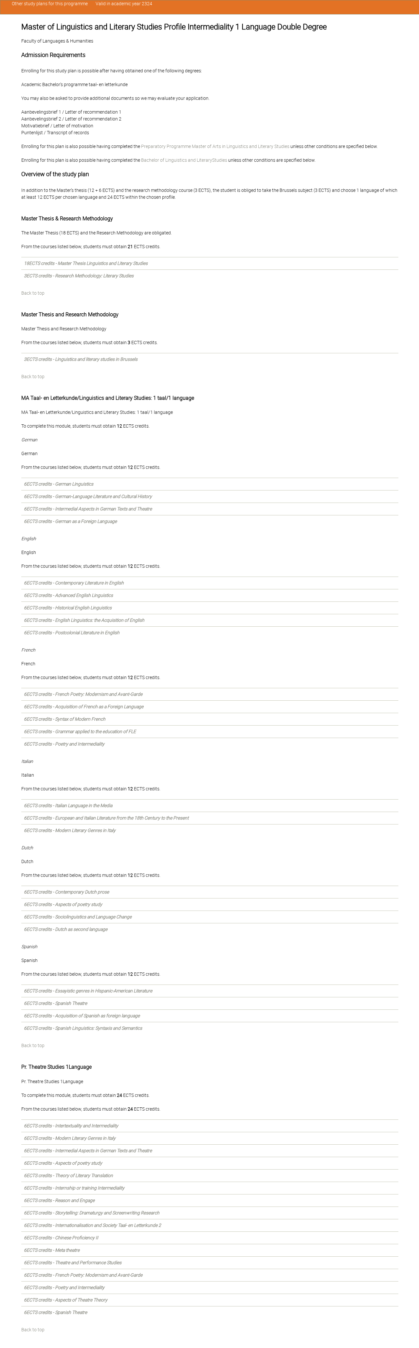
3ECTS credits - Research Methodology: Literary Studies (79, 275)
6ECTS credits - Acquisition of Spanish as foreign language (82, 1015)
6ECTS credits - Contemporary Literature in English (74, 582)
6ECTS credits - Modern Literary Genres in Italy (70, 830)
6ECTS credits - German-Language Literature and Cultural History (88, 496)
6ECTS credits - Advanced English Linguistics (68, 595)
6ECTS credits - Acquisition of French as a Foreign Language (83, 706)
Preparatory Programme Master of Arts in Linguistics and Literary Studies (215, 146)
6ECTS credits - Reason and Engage (59, 1200)
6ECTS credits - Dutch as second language (65, 929)
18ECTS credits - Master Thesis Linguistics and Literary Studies (86, 263)
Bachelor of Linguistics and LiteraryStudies (184, 160)
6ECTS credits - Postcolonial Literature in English (71, 632)
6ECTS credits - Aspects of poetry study (63, 904)
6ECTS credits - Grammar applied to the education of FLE (80, 731)
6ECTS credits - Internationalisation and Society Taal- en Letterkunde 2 (92, 1225)
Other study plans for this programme (50, 3)
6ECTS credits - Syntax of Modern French (64, 719)
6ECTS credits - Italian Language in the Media (68, 805)
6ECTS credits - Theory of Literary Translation (68, 1175)
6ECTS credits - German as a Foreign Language (70, 521)
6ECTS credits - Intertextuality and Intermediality (71, 1125)
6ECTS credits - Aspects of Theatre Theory (65, 1299)
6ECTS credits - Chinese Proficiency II (61, 1237)
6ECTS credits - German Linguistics (58, 484)
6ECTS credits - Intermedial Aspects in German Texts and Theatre (88, 508)
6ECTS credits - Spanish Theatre (55, 1003)
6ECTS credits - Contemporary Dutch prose (66, 892)
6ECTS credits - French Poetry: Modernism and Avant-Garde (83, 694)
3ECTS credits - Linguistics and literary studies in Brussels (80, 359)
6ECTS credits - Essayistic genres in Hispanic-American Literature (88, 990)
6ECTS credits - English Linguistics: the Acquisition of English (84, 620)
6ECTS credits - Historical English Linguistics (68, 607)
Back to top (33, 293)
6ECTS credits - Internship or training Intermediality (74, 1188)
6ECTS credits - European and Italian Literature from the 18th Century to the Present (106, 818)
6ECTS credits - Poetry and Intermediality (64, 744)
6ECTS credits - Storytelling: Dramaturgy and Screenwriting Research (91, 1212)
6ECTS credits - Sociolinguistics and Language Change (78, 916)
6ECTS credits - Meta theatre (52, 1250)
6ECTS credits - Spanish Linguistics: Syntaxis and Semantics (83, 1028)
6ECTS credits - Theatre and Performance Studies (72, 1262)
